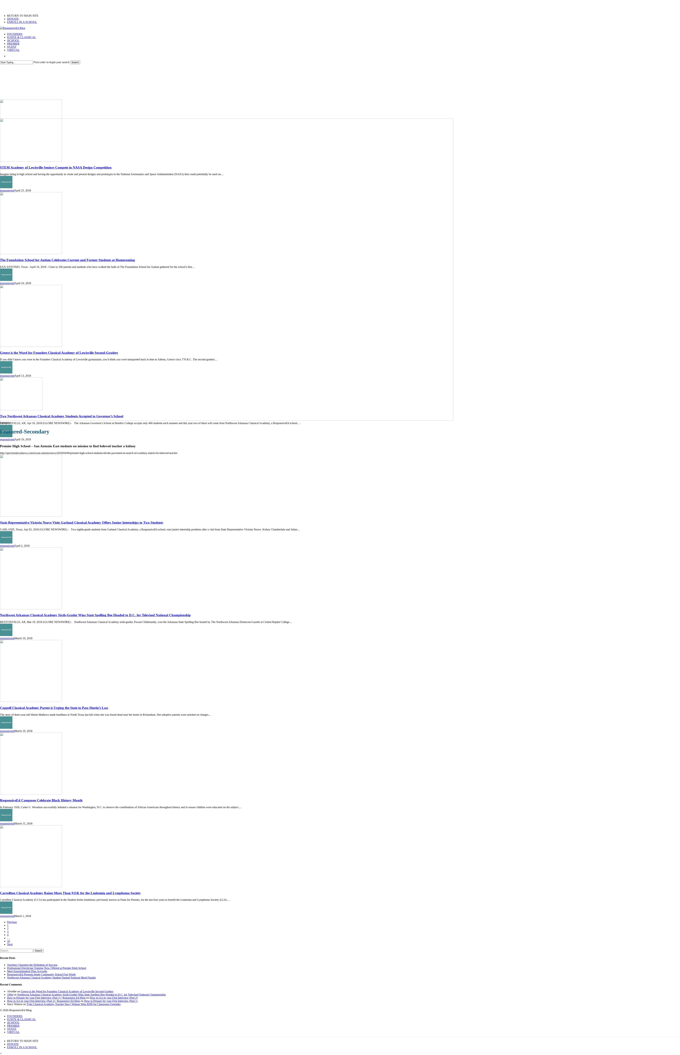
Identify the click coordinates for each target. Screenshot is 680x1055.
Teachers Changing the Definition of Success (32, 964)
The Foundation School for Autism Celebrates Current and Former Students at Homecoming (67, 260)
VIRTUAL (13, 1032)
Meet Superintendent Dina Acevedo (27, 971)
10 (8, 941)
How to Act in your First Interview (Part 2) (114, 997)
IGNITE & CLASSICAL (21, 1019)
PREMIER (13, 1025)
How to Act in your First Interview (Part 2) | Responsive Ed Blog (43, 1000)
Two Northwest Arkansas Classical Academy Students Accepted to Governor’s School (61, 416)
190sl (10, 994)
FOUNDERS (14, 1016)
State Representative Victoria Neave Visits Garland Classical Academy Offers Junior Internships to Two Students (81, 522)
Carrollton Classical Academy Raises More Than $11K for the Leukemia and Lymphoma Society (70, 893)
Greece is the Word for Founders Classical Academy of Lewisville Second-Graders (59, 353)
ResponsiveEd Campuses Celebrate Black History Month (41, 800)
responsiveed (7, 190)
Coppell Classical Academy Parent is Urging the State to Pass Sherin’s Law (54, 708)
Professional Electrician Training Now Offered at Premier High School (46, 968)
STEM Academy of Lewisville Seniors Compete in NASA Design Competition (56, 167)
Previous (12, 922)
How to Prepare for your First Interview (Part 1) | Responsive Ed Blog (46, 997)
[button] (1, 1053)
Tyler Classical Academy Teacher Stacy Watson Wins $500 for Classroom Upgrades (74, 1004)
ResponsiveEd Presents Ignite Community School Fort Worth (41, 974)
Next (10, 944)
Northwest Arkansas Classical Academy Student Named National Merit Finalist (51, 977)
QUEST (11, 1028)
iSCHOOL (13, 1022)
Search (75, 62)
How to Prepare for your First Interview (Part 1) (111, 1000)
